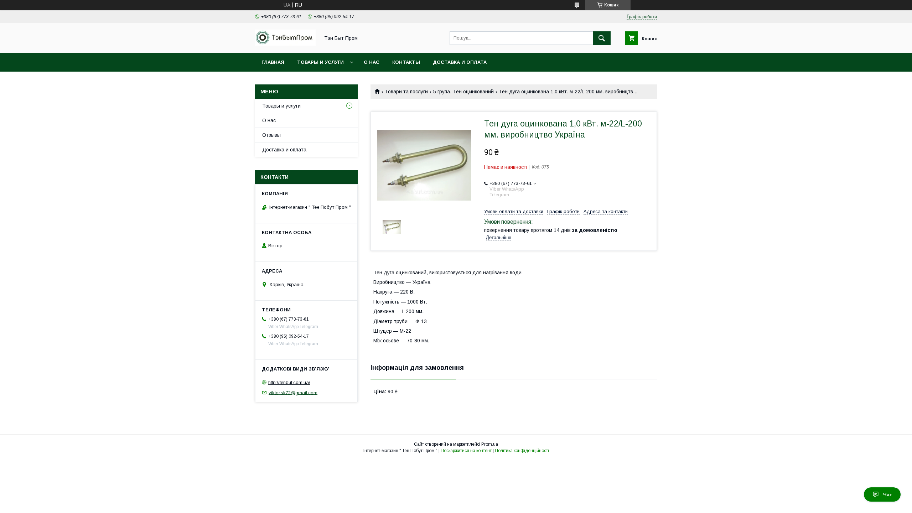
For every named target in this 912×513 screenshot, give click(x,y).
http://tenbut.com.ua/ (289, 382)
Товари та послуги (406, 91)
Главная (272, 62)
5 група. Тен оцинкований (463, 91)
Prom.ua (489, 444)
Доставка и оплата (460, 62)
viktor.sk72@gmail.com (293, 392)
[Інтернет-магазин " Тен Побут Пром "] (285, 44)
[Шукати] (602, 38)
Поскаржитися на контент (466, 450)
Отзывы (271, 135)
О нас (371, 62)
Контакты (406, 62)
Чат (887, 494)
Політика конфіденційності (522, 450)
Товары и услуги (320, 62)
